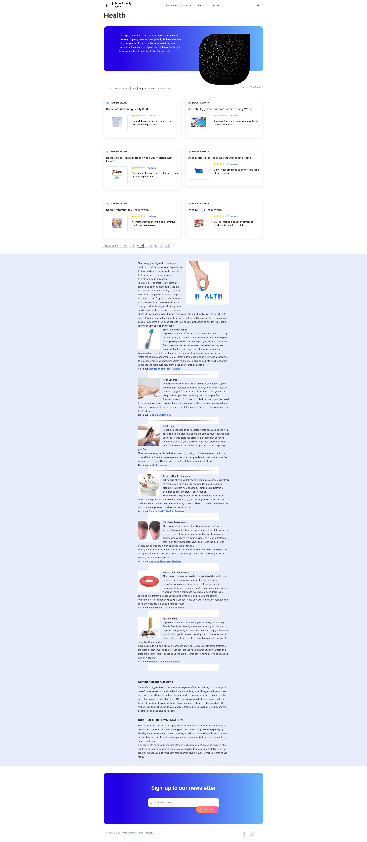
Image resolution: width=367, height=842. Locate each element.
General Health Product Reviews (166, 511)
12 (151, 245)
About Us (186, 5)
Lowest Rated (164, 88)
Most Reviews (122, 88)
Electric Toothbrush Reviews (164, 368)
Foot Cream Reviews (160, 415)
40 (165, 245)
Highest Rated (146, 88)
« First (124, 245)
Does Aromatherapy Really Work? (127, 210)
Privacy (217, 5)
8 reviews (233, 216)
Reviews (170, 5)
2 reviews (151, 115)
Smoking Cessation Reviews (164, 661)
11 (146, 245)
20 (156, 245)
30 (161, 245)
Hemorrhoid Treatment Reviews (166, 607)
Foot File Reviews (158, 465)
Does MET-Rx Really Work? (205, 210)
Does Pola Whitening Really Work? (128, 109)
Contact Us (202, 5)
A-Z (134, 88)
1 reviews (233, 115)
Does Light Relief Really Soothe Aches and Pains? (220, 157)
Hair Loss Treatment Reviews (165, 561)
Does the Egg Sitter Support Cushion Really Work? (220, 109)
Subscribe (209, 809)
